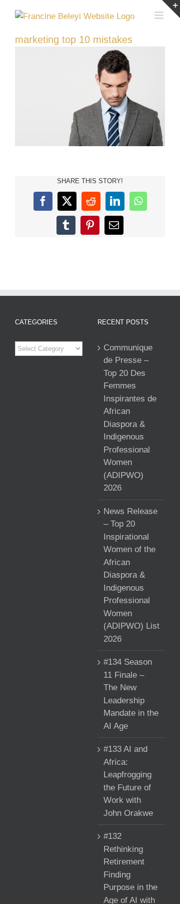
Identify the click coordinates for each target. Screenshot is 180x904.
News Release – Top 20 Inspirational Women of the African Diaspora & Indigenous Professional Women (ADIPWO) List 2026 (132, 575)
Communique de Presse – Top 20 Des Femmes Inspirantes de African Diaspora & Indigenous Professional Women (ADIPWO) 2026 (130, 418)
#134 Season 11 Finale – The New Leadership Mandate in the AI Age (131, 694)
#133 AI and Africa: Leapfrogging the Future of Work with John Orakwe (128, 781)
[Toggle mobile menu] (159, 15)
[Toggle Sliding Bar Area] (171, 9)
